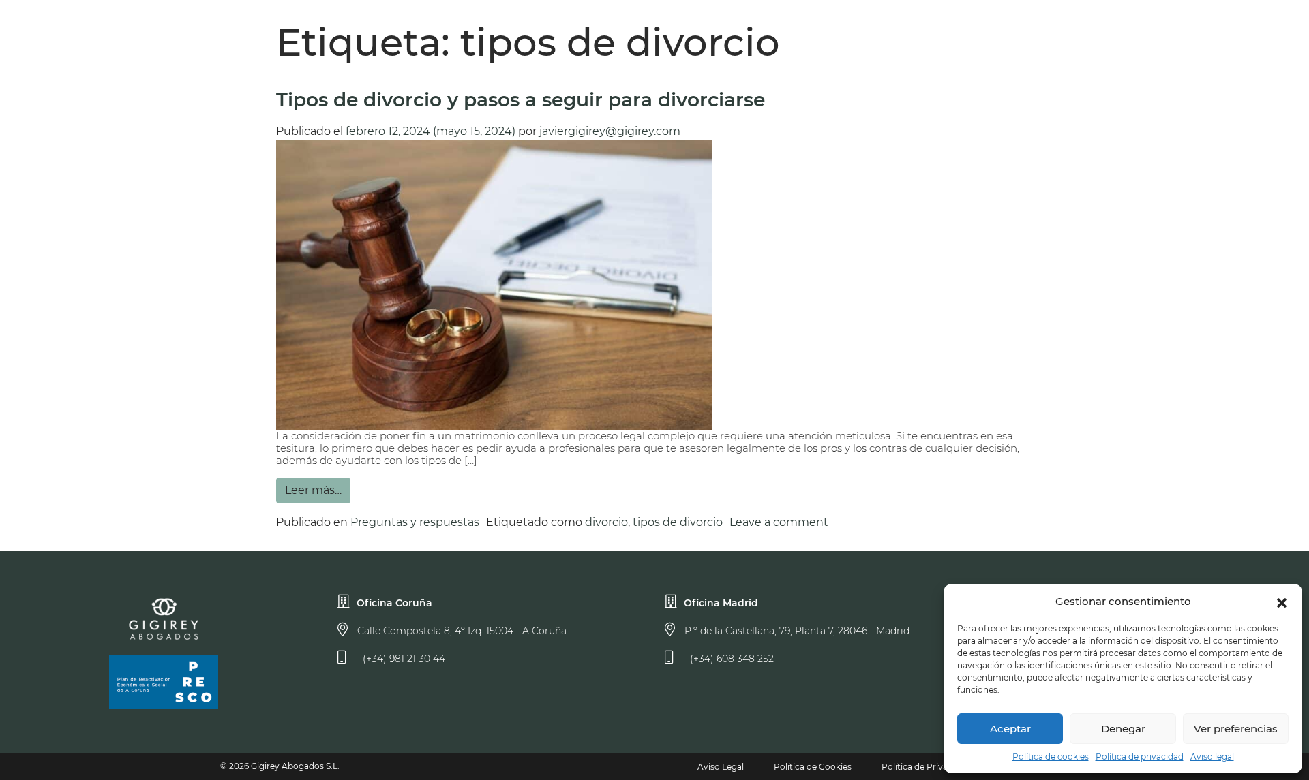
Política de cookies (1050, 756)
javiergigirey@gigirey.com (609, 131)
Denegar (1123, 728)
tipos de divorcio (678, 522)
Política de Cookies (813, 767)
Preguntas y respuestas (414, 522)
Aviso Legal (720, 767)
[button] (1282, 601)
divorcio (606, 522)
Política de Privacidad (926, 767)
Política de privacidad (1140, 756)
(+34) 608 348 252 (730, 659)
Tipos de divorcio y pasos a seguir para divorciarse (520, 99)
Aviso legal (1212, 756)
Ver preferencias (1236, 728)
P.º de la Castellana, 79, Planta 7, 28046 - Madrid (795, 631)
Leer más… (313, 490)
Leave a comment (778, 522)
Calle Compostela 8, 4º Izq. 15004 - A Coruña (461, 631)
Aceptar (1010, 728)
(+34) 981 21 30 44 (402, 659)
